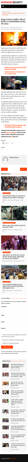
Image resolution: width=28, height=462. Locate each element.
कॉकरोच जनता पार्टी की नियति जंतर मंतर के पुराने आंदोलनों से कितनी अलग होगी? (17, 392)
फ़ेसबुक (6, 132)
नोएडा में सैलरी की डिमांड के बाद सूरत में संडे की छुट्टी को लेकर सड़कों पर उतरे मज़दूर (14, 197)
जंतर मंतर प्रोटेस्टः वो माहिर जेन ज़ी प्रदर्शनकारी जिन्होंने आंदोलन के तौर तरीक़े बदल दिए (18, 412)
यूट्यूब (15, 132)
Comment (4, 306)
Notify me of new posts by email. (11, 343)
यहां (12, 136)
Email (3, 321)
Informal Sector (6, 29)
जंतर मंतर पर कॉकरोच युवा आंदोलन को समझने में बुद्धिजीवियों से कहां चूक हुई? (18, 436)
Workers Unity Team (8, 200)
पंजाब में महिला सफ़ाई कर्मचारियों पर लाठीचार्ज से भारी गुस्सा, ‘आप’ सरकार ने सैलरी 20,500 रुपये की (18, 428)
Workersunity (13, 458)
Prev (5, 169)
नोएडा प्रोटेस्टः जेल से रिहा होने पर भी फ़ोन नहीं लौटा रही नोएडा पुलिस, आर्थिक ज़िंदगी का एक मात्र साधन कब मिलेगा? (14, 256)
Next (23, 169)
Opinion (13, 222)
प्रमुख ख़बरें (15, 29)
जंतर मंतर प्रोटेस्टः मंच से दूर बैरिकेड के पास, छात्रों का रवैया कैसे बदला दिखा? (17, 384)
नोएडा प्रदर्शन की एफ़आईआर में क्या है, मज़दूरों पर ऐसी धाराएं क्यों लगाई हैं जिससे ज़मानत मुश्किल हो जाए (13, 286)
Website (3, 328)
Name (3, 315)
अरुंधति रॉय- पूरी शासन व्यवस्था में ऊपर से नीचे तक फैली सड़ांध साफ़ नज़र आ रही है (18, 445)
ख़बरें (11, 29)
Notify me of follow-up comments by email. (13, 340)
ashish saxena (5, 27)
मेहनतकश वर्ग (19, 29)
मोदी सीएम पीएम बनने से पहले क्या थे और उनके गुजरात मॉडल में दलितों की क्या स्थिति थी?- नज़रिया (18, 375)
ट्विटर (10, 132)
